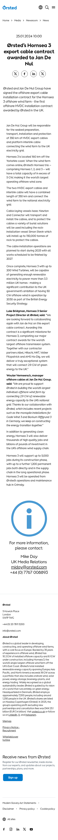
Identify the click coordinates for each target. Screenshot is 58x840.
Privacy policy (27, 808)
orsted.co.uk (38, 711)
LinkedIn (13, 714)
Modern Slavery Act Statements (19, 803)
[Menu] (53, 7)
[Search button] (47, 7)
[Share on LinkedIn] (33, 74)
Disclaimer (8, 808)
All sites (11, 819)
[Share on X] (15, 74)
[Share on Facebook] (24, 74)
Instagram (30, 714)
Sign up (13, 777)
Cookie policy (47, 808)
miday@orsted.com (29, 567)
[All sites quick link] (41, 7)
